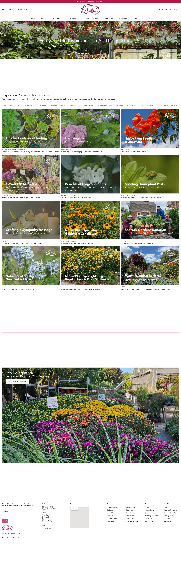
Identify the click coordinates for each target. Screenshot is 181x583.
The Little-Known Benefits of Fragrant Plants (77, 197)
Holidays (63, 105)
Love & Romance (113, 513)
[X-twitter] (7, 537)
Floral (18, 105)
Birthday (110, 510)
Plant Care (120, 105)
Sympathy (110, 521)
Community (124, 241)
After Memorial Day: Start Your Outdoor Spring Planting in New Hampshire (147, 289)
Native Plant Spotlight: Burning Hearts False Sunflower (80, 289)
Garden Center (30, 105)
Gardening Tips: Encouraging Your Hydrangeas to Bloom (81, 152)
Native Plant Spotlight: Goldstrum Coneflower (77, 243)
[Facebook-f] (2, 537)
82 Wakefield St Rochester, (47, 508)
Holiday (54, 105)
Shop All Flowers (113, 507)
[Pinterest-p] (18, 537)
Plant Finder (149, 521)
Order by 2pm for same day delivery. (90, 1)
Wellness (10, 195)
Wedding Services (151, 516)
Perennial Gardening (104, 105)
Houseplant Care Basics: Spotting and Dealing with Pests (141, 197)
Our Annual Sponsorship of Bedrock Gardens (137, 243)
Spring (141, 105)
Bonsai (128, 513)
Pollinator (131, 105)
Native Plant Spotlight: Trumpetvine (133, 152)
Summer (150, 105)
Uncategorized (162, 105)
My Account (168, 518)
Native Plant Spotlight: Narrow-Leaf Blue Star (18, 289)
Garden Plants (150, 513)
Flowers (147, 507)
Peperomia (130, 518)
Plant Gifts (110, 516)
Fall (11, 105)
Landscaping (88, 105)
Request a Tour (169, 521)
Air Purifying (130, 507)
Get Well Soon (112, 518)
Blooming (129, 510)
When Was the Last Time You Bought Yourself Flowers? (21, 198)
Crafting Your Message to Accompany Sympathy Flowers (22, 243)
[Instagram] (13, 537)
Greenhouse (43, 105)
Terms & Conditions (171, 513)
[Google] (23, 537)
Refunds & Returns (170, 510)
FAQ (165, 507)
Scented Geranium (132, 521)
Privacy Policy (169, 516)
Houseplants (75, 105)
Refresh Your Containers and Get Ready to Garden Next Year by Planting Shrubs (30, 152)
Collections (130, 516)
